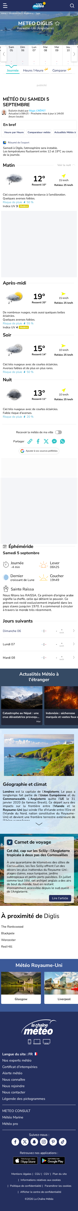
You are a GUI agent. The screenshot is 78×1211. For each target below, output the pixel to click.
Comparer (59, 70)
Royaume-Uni (15, 13)
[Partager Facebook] (38, 441)
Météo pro (10, 1123)
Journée (13, 70)
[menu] (6, 6)
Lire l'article (60, 898)
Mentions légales (21, 1174)
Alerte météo (12, 1073)
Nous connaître (13, 1079)
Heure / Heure (33, 70)
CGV (46, 1174)
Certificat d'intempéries (19, 1067)
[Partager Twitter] (46, 441)
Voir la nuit (64, 165)
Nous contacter (13, 1092)
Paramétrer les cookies (58, 1185)
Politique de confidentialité (25, 1186)
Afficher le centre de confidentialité (40, 1192)
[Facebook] (15, 1142)
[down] (39, 824)
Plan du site (60, 1174)
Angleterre (28, 13)
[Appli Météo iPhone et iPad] (25, 1161)
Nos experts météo (16, 1060)
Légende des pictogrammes (23, 1098)
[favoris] (57, 23)
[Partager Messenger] (54, 441)
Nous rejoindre (13, 1086)
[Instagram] (44, 1142)
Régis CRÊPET (37, 110)
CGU (37, 1174)
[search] (72, 6)
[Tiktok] (62, 1142)
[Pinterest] (53, 1142)
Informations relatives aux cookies (41, 1180)
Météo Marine (12, 1117)
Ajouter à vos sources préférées (42, 450)
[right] (74, 54)
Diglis (38, 13)
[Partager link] (29, 441)
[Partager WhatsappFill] (62, 441)
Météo (4, 13)
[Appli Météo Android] (52, 1161)
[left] (4, 54)
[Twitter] (25, 1142)
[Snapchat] (34, 1142)
